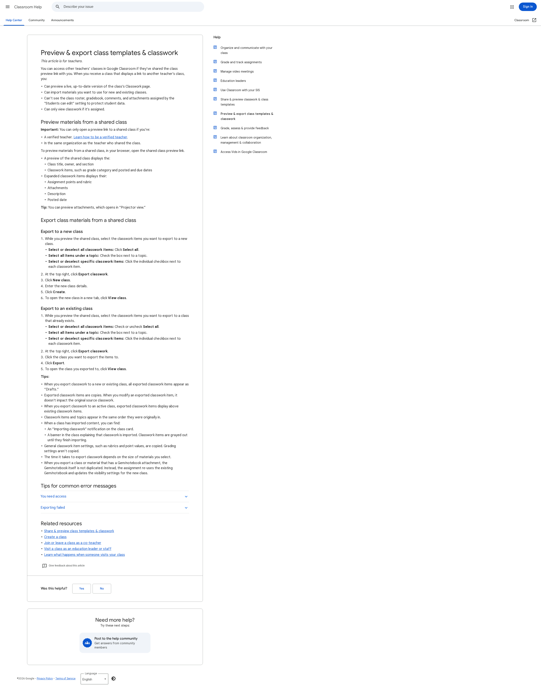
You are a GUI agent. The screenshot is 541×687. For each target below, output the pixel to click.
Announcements (62, 20)
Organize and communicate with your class (246, 50)
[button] (8, 7)
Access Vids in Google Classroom (244, 152)
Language (91, 673)
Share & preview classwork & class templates (244, 102)
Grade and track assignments (241, 62)
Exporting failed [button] (53, 508)
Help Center (14, 20)
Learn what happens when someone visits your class (84, 555)
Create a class (55, 537)
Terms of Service (65, 678)
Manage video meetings (237, 71)
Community (37, 20)
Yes (81, 588)
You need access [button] (53, 496)
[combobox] (134, 7)
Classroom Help (28, 7)
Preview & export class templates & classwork (247, 116)
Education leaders (233, 81)
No (102, 588)
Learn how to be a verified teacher (100, 137)
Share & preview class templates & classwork (79, 531)
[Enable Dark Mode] (113, 678)
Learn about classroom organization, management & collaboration (246, 140)
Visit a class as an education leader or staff (77, 549)
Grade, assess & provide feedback (245, 128)
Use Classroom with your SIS (240, 90)
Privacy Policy (45, 678)
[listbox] (94, 678)
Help (217, 37)
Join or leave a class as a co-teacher (72, 543)
